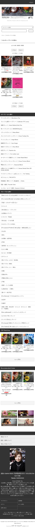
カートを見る (21, 504)
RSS (19, 515)
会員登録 (20, 500)
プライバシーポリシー (18, 514)
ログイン (3, 504)
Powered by (8, 526)
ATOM (22, 515)
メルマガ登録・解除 (28, 514)
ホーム (3, 35)
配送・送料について (20, 512)
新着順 (22, 45)
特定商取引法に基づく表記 (8, 514)
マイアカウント (4, 500)
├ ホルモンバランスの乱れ (11, 35)
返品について (28, 512)
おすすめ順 (13, 45)
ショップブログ (14, 515)
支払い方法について (11, 512)
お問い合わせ (3, 507)
